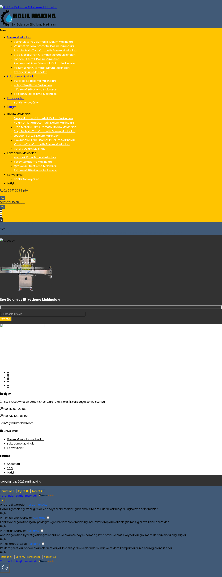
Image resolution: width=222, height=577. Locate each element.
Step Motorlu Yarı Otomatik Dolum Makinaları (44, 55)
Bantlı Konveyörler (26, 103)
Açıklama (39, 518)
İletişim (11, 107)
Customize (7, 491)
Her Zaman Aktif (38, 505)
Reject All (23, 491)
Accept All (38, 491)
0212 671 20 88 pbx (15, 191)
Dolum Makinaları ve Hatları (25, 439)
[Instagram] (1, 216)
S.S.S (10, 468)
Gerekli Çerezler (14, 505)
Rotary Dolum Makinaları (30, 72)
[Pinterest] (8, 377)
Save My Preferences (28, 557)
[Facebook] (1, 211)
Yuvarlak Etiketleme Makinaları (35, 81)
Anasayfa (13, 464)
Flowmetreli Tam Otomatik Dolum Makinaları (44, 63)
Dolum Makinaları (19, 37)
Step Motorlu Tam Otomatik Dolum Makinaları (45, 50)
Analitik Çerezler (14, 531)
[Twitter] (1, 220)
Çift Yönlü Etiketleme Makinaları (35, 90)
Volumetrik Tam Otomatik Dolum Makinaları (44, 46)
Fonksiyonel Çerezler (17, 518)
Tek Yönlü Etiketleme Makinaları (35, 94)
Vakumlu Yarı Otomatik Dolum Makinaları (42, 68)
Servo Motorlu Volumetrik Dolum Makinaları (43, 42)
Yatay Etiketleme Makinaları (33, 85)
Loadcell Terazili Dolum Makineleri (36, 59)
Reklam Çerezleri (15, 544)
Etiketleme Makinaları (21, 76)
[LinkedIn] (8, 386)
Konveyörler (15, 98)
